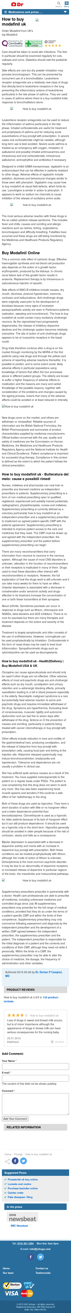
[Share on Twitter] (23, 1160)
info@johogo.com (40, 1249)
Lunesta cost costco (19, 1184)
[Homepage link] (13, 4)
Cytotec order (15, 1192)
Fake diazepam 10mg (20, 1197)
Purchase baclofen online (23, 1188)
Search (58, 6)
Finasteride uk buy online (23, 1179)
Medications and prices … (25, 12)
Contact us (42, 1268)
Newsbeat (19, 1225)
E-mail (6, 1072)
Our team (8, 1273)
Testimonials (43, 1273)
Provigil (18, 1154)
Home (8, 1154)
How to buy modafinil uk (38, 1154)
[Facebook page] (30, 1257)
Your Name (9, 1061)
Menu (66, 6)
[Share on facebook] (15, 1160)
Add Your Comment (15, 1119)
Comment (8, 1090)
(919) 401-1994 (25, 1243)
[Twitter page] (40, 1257)
